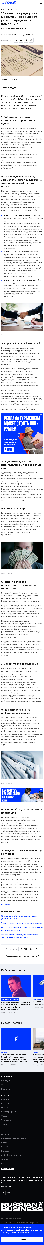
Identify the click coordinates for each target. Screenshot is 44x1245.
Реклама (5, 1134)
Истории (5, 9)
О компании (6, 1085)
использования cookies (12, 1230)
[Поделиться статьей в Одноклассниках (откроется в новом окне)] (26, 40)
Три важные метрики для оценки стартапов (22, 923)
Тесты (4, 1124)
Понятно (22, 1240)
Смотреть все (7, 1169)
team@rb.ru (6, 1187)
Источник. (5, 904)
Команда (5, 1081)
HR (2, 1163)
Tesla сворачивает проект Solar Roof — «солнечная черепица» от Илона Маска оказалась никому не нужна (14, 1058)
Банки (4, 1143)
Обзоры (5, 1116)
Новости (5, 1099)
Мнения (4, 1108)
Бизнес (14, 9)
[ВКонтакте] (9, 1193)
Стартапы (13, 79)
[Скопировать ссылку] (31, 40)
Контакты (6, 1089)
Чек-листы (6, 1120)
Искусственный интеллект (13, 1139)
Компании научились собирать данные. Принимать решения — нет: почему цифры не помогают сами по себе (15, 1005)
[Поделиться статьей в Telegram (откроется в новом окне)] (16, 40)
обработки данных (33, 1230)
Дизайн (4, 1159)
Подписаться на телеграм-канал (21, 956)
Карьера (5, 1151)
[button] (41, 3)
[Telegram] (3, 1193)
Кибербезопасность (11, 1155)
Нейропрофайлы (9, 1112)
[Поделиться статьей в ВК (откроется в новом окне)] (21, 40)
